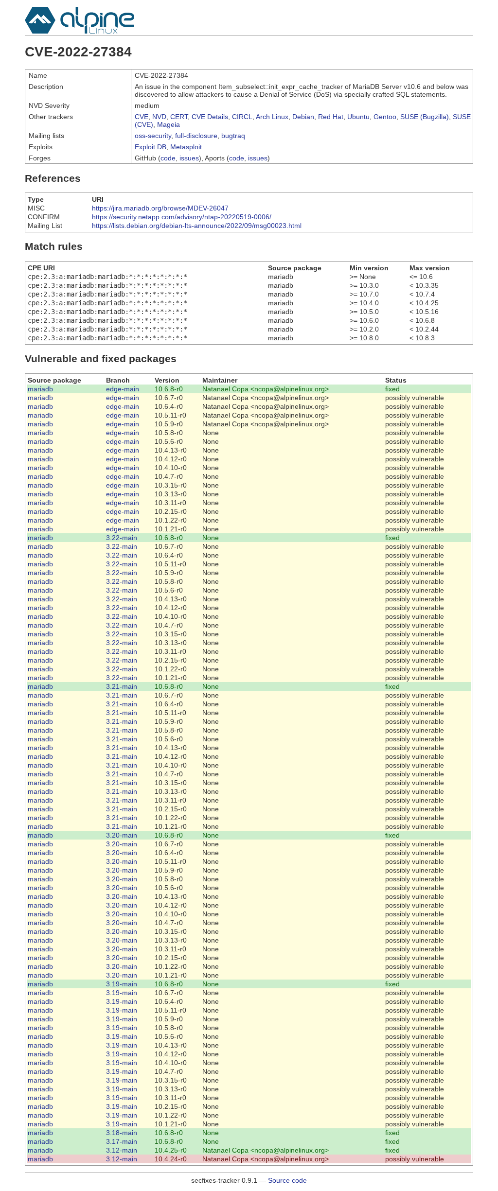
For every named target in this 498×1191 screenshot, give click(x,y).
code (168, 158)
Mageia (168, 124)
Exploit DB (150, 147)
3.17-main (121, 1141)
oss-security (153, 136)
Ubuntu (358, 117)
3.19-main (121, 984)
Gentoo (385, 117)
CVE (141, 117)
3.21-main (121, 686)
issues (189, 158)
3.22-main (121, 538)
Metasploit (186, 147)
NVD (159, 117)
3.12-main (121, 1150)
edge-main (122, 389)
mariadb (40, 389)
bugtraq (233, 136)
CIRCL (242, 117)
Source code (287, 1180)
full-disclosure (196, 136)
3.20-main (121, 835)
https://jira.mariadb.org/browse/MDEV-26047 (160, 208)
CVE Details (210, 117)
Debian (303, 117)
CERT (179, 117)
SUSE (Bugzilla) (424, 117)
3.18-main (121, 1133)
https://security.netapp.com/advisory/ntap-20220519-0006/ (181, 217)
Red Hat (330, 117)
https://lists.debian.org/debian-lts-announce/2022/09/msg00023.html (197, 225)
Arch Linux (272, 117)
